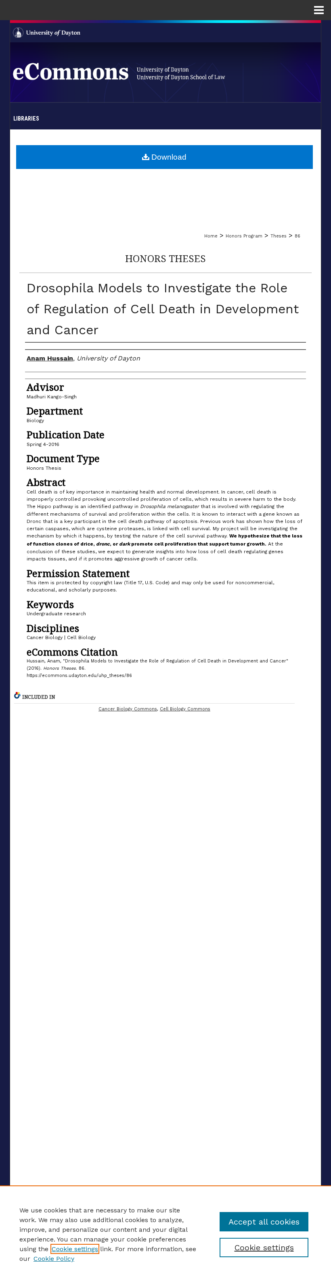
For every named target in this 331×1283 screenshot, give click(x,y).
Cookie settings (75, 1249)
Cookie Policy (54, 1258)
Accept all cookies (264, 1222)
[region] (165, 1234)
